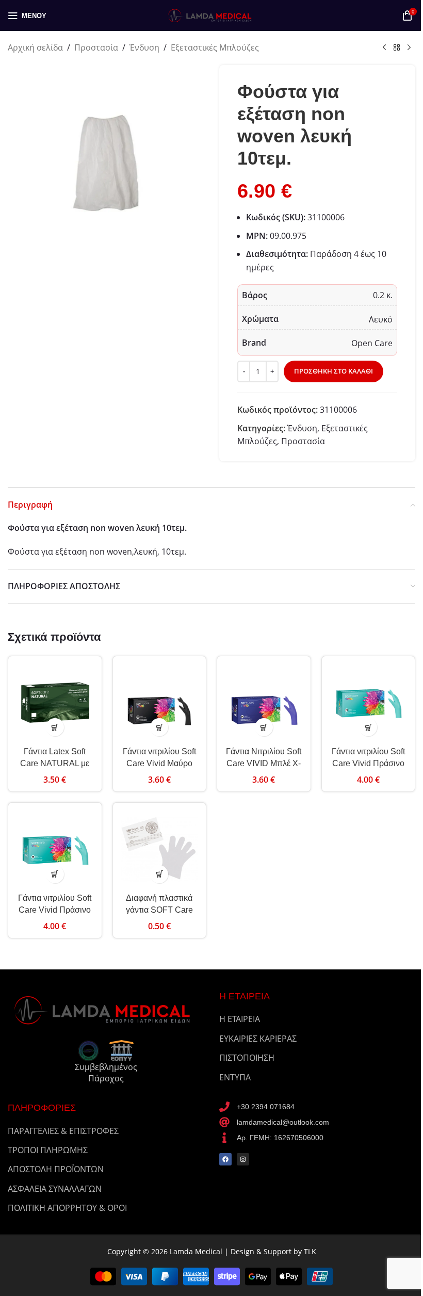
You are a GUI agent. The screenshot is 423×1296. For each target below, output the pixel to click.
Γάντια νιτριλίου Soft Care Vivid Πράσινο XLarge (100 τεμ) (54, 910)
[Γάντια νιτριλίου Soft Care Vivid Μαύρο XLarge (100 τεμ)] (160, 703)
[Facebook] (225, 1159)
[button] (55, 727)
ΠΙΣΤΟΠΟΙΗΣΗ (246, 1057)
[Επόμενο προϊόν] (409, 48)
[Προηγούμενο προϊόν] (384, 48)
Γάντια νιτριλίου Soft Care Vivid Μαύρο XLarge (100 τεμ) (159, 763)
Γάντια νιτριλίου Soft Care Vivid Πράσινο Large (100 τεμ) (368, 763)
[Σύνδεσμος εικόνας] (106, 1009)
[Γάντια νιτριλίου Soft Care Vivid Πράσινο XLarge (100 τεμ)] (55, 849)
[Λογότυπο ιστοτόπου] (211, 14)
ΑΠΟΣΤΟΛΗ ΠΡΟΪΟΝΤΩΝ (56, 1169)
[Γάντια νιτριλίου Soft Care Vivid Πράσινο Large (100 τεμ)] (369, 703)
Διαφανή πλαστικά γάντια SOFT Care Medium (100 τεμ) (159, 910)
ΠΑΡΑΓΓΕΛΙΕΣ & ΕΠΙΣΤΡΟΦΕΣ (63, 1131)
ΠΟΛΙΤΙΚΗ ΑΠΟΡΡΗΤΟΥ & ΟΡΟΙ (67, 1207)
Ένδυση (144, 47)
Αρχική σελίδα (35, 47)
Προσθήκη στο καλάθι (333, 371)
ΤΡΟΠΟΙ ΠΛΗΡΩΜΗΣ (48, 1150)
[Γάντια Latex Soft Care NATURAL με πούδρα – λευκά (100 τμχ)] (55, 703)
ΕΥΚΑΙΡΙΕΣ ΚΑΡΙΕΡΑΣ (258, 1038)
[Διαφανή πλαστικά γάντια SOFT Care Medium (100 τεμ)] (160, 849)
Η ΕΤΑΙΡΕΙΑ (239, 1019)
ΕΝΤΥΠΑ (235, 1077)
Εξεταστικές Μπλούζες (215, 47)
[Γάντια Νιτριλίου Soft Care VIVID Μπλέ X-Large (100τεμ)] (264, 703)
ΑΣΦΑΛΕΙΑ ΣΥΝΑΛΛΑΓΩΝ (55, 1188)
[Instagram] (243, 1159)
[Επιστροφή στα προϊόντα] (397, 48)
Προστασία (96, 47)
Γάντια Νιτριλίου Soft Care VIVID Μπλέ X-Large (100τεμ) (263, 763)
